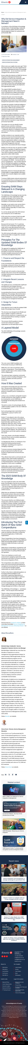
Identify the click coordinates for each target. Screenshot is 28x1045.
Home (2, 12)
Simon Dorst (8, 767)
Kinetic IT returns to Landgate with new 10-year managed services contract (14, 898)
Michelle (7, 716)
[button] (25, 2)
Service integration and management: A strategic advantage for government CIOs (14, 879)
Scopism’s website (16, 622)
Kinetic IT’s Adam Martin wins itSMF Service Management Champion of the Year (14, 918)
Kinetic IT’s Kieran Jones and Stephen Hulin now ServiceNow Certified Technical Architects (14, 939)
